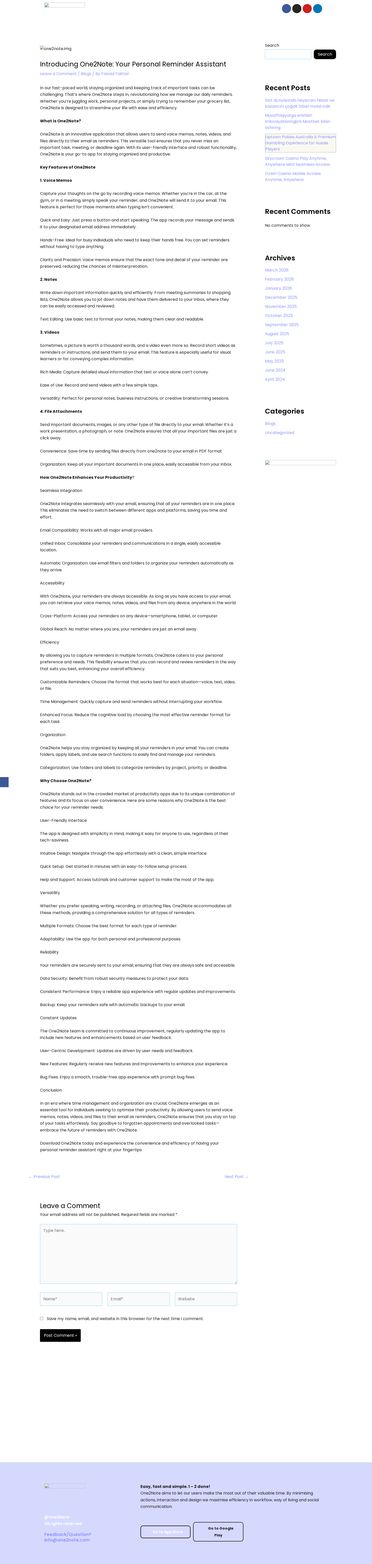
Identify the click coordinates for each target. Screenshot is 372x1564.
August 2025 (277, 334)
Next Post (237, 1177)
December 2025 (281, 297)
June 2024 (275, 370)
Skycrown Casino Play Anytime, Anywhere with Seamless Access (297, 161)
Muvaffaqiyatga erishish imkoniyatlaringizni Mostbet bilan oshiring (297, 121)
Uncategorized (279, 433)
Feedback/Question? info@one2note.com (67, 1537)
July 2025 (274, 343)
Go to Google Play (221, 1531)
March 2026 (276, 270)
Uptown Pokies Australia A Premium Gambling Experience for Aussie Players (300, 143)
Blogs (86, 74)
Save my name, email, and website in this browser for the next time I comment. (125, 1319)
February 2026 (279, 279)
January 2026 (278, 288)
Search (272, 45)
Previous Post (44, 1177)
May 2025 (274, 361)
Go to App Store (168, 1531)
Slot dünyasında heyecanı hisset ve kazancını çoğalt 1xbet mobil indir (299, 103)
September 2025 (282, 325)
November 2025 (281, 306)
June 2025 (275, 352)
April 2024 (275, 379)
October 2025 (279, 316)
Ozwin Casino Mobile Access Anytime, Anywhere (293, 177)
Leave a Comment (58, 74)
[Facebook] (4, 782)
